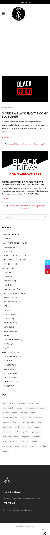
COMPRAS (5, 251)
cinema (19, 408)
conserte (6, 413)
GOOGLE (6, 361)
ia (23, 427)
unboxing (35, 441)
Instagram (47, 267)
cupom (32, 413)
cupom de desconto (10, 417)
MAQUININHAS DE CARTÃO (13, 260)
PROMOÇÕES (7, 108)
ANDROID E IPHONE (10, 356)
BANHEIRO (7, 319)
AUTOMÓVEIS (8, 277)
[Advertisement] (25, 49)
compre (42, 408)
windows (43, 446)
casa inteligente (8, 408)
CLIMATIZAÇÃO (9, 323)
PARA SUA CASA (8, 314)
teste (22, 441)
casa (37, 403)
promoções (41, 144)
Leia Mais (5, 137)
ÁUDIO (5, 272)
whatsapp (33, 446)
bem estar (22, 403)
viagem (17, 446)
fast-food (16, 422)
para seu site (7, 432)
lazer (29, 427)
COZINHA (7, 327)
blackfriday (23, 144)
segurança (25, 437)
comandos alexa (31, 408)
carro (31, 403)
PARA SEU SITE (8, 369)
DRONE (6, 285)
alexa (4, 403)
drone (29, 417)
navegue (37, 427)
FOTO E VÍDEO (8, 298)
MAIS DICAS (6, 268)
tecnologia (13, 441)
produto (26, 432)
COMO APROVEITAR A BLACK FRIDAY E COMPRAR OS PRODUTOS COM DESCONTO (24, 183)
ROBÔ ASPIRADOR (10, 247)
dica (21, 417)
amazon (12, 403)
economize (38, 417)
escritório (6, 422)
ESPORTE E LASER (10, 289)
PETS (5, 306)
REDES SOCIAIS (9, 377)
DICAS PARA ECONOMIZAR (13, 256)
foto (39, 422)
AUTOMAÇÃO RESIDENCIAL (13, 243)
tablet (5, 441)
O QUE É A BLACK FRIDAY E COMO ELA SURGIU (25, 115)
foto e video (7, 427)
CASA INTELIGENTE (9, 235)
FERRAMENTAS (8, 331)
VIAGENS (6, 310)
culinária (24, 413)
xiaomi (5, 451)
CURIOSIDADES (9, 281)
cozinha (15, 413)
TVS (4, 348)
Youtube (47, 271)
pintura (17, 432)
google (17, 427)
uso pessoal (7, 446)
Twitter (47, 262)
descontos (32, 206)
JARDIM (6, 335)
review (16, 437)
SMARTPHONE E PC (9, 352)
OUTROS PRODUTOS (10, 302)
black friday (14, 144)
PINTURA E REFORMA (11, 340)
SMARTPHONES (9, 382)
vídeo (25, 446)
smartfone (36, 437)
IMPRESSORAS (8, 365)
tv (27, 441)
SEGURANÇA (8, 344)
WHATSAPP (7, 386)
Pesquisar (45, 217)
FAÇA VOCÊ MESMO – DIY (13, 293)
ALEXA (5, 239)
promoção (32, 144)
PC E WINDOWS (9, 373)
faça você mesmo (28, 422)
